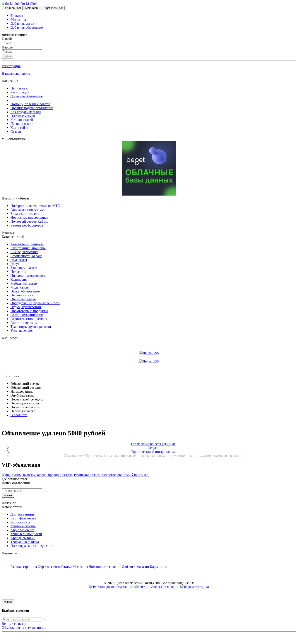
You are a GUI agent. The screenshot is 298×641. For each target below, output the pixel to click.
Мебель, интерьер (23, 283)
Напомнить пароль (16, 73)
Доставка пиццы (22, 514)
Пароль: (8, 47)
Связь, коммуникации (26, 315)
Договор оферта (22, 123)
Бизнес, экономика (24, 252)
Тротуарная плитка (24, 542)
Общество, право (23, 299)
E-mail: (7, 39)
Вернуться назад (14, 624)
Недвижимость (21, 295)
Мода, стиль (19, 287)
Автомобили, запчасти (27, 244)
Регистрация (11, 66)
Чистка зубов (20, 522)
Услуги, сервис (21, 330)
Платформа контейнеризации (32, 546)
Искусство (18, 271)
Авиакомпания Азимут (27, 209)
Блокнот (17, 15)
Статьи (15, 131)
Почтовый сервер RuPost (29, 221)
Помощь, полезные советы (30, 104)
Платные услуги (22, 116)
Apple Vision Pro (22, 530)
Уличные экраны (23, 526)
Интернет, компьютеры (27, 275)
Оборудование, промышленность (35, 303)
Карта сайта (19, 127)
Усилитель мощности (26, 534)
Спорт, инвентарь (23, 323)
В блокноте (18, 415)
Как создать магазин (25, 112)
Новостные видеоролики (29, 217)
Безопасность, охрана (26, 256)
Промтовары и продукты (29, 311)
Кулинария (18, 279)
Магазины (18, 19)
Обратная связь (49, 567)
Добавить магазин (24, 23)
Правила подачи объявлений (31, 108)
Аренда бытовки (22, 538)
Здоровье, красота (23, 268)
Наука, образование (25, 291)
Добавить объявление (26, 27)
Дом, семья (18, 260)
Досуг (14, 264)
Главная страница (24, 567)
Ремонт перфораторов (26, 225)
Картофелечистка (23, 518)
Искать (8, 495)
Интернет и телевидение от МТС (35, 206)
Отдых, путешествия (25, 307)
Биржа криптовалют (25, 213)
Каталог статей (21, 120)
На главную (19, 88)
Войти (7, 56)
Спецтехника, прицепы (28, 248)
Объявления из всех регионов (24, 627)
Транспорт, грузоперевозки (30, 326)
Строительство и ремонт (28, 319)
